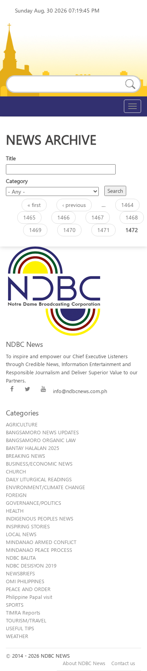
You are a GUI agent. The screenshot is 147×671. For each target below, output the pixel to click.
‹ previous (74, 205)
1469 (35, 230)
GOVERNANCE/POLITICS (33, 502)
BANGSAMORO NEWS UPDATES (42, 432)
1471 (103, 230)
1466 (63, 217)
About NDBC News (84, 663)
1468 (131, 217)
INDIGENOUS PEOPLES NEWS (39, 518)
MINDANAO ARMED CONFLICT (41, 542)
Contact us (123, 663)
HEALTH (15, 510)
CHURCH (16, 471)
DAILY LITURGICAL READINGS (39, 479)
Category (17, 181)
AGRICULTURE (22, 424)
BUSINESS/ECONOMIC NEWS (39, 463)
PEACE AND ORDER (28, 589)
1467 (97, 217)
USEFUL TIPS (20, 628)
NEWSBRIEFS (20, 573)
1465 (29, 217)
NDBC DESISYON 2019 (31, 565)
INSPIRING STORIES (28, 526)
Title (11, 158)
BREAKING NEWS (25, 455)
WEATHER (17, 636)
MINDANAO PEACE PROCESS (39, 549)
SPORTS (15, 604)
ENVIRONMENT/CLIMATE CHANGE (45, 487)
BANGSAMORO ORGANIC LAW (41, 440)
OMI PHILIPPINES (25, 581)
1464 (127, 205)
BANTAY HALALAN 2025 (32, 447)
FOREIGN (16, 494)
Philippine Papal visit (29, 596)
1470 (69, 230)
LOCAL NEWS (21, 534)
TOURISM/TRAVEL (26, 620)
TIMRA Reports (23, 612)
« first (34, 205)
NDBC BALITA (21, 557)
